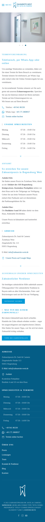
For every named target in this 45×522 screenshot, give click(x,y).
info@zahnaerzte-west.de (18, 252)
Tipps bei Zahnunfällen (16, 338)
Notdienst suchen (13, 301)
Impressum (6, 505)
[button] (7, 5)
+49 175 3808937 (23, 112)
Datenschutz (30, 510)
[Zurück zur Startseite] (22, 5)
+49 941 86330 (19, 107)
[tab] (19, 45)
